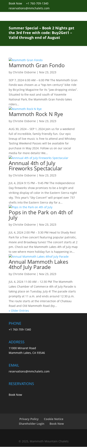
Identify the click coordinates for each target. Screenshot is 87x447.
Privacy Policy (29, 419)
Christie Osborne (24, 72)
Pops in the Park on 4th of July (41, 215)
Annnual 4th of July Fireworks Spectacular (35, 165)
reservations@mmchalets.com (29, 371)
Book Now (17, 3)
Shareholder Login (31, 424)
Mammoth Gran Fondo (37, 65)
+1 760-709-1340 (37, 3)
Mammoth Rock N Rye (36, 114)
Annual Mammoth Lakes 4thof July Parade (38, 264)
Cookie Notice (53, 419)
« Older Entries (19, 311)
